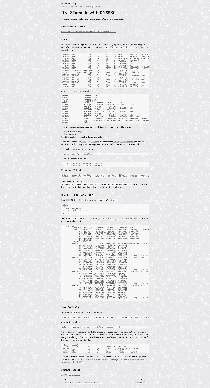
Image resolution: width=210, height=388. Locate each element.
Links (97, 6)
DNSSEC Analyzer (71, 375)
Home (64, 6)
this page (95, 141)
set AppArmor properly (124, 141)
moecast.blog (68, 3)
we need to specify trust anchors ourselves (118, 218)
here (83, 141)
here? (109, 44)
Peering (89, 6)
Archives (73, 6)
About (81, 6)
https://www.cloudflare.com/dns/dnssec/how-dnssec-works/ (88, 31)
